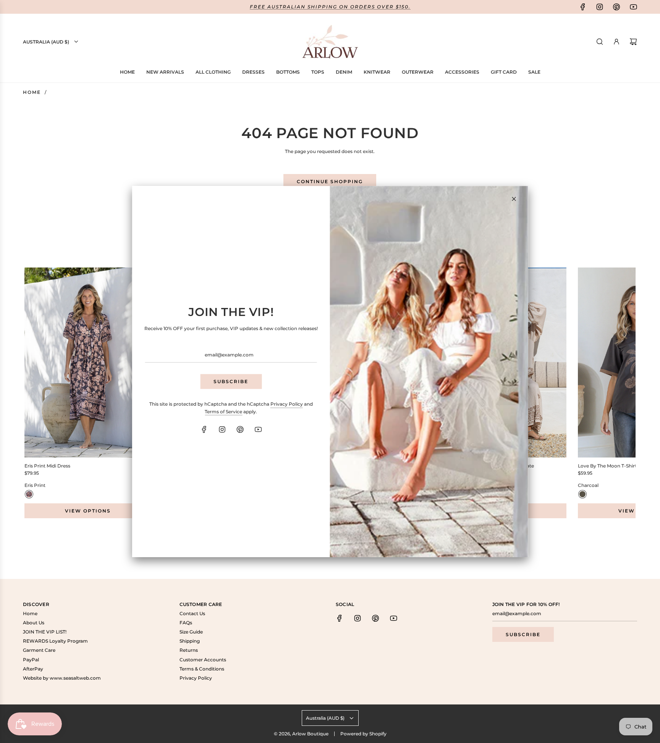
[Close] (513, 198)
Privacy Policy (286, 404)
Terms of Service (223, 411)
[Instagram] (222, 429)
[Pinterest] (239, 429)
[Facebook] (204, 429)
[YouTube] (257, 429)
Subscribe (231, 381)
